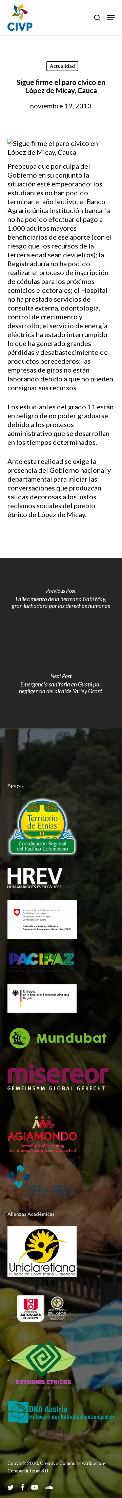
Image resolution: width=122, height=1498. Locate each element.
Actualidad (62, 66)
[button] (111, 17)
